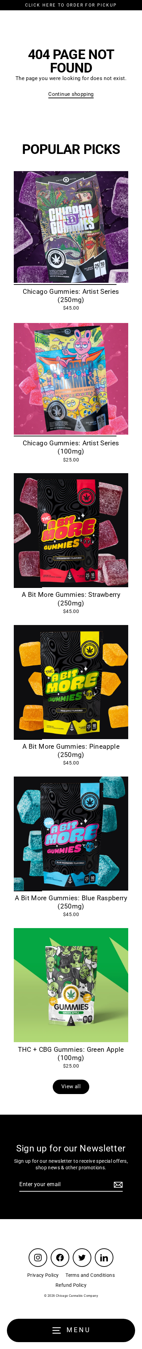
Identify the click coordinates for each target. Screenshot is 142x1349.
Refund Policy (71, 1285)
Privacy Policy (43, 1275)
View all (71, 1086)
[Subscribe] (117, 1185)
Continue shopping (71, 94)
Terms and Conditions (90, 1275)
